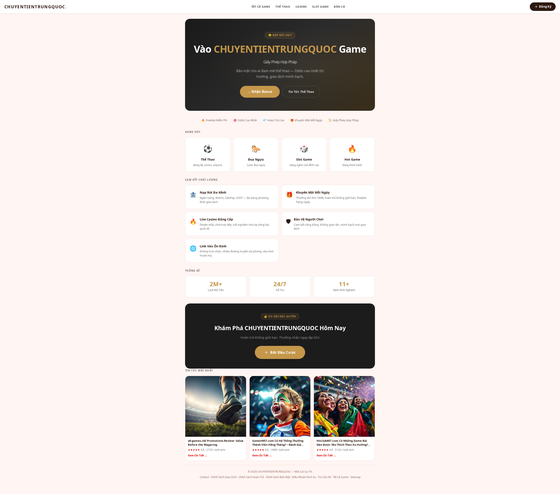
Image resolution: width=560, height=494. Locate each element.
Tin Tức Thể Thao (301, 92)
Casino (301, 7)
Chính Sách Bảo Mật (278, 477)
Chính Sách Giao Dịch (224, 477)
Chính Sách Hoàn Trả (251, 477)
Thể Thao (282, 7)
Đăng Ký (545, 7)
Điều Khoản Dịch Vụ (304, 477)
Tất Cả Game (260, 7)
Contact (204, 477)
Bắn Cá (339, 7)
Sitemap (355, 477)
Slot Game (320, 7)
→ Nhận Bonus (260, 91)
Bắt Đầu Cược (283, 352)
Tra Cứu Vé (324, 477)
